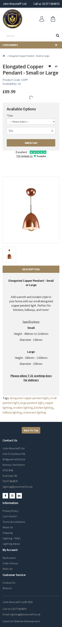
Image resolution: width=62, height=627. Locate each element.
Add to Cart (31, 142)
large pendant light (32, 403)
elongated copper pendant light (29, 398)
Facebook (5, 495)
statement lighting (34, 412)
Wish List (8, 568)
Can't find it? (10, 516)
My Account (9, 557)
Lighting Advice (11, 543)
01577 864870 (10, 481)
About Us (8, 527)
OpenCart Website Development (21, 621)
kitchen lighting (43, 408)
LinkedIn (19, 495)
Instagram (12, 495)
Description (31, 269)
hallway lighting (12, 412)
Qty (11, 130)
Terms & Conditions (14, 521)
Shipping (8, 532)
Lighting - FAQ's (12, 538)
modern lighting (23, 408)
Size (10, 115)
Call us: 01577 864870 (46, 4)
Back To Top (31, 430)
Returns (7, 588)
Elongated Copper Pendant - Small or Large (29, 55)
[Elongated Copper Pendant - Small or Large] (31, 209)
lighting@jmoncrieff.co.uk (18, 486)
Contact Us (9, 582)
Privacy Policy (10, 511)
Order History (10, 563)
